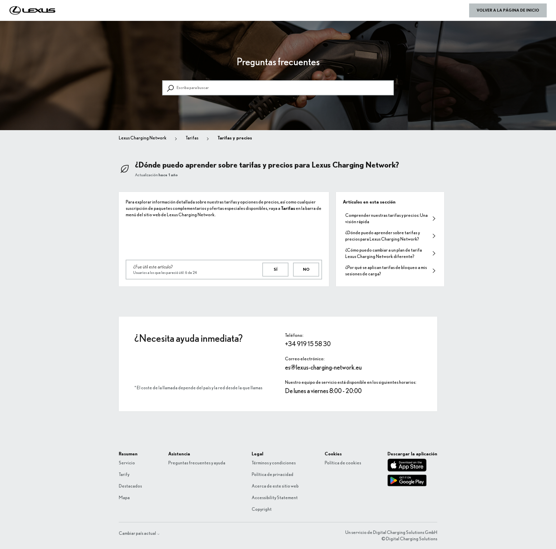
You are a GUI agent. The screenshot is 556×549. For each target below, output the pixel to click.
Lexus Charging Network (143, 138)
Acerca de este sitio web (275, 486)
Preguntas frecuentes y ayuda (196, 463)
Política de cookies (343, 463)
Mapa (124, 497)
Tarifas (192, 138)
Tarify (124, 474)
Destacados (130, 486)
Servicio (127, 463)
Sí (275, 270)
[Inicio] (32, 10)
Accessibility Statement (275, 497)
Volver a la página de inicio (508, 10)
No (306, 270)
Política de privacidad (272, 474)
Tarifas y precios (234, 138)
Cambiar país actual (138, 533)
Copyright (262, 509)
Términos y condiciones (274, 463)
